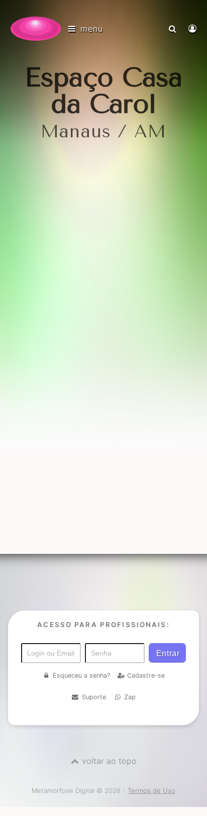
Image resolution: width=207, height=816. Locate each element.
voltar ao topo (109, 761)
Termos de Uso (151, 790)
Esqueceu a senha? (81, 675)
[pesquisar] (174, 29)
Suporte (94, 697)
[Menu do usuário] (193, 29)
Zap (130, 697)
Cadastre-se (146, 675)
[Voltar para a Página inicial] (36, 29)
